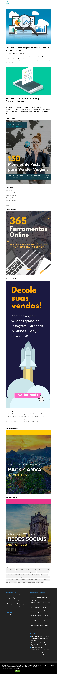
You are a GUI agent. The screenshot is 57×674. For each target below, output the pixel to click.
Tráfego (19, 582)
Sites (10, 582)
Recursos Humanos (38, 579)
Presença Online (9, 579)
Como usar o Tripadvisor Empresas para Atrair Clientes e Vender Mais (24, 419)
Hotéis (12, 574)
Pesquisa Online (46, 577)
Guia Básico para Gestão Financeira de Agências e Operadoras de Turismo (25, 416)
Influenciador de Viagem (19, 574)
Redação (9, 53)
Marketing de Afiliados (35, 574)
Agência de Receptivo (10, 569)
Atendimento (33, 569)
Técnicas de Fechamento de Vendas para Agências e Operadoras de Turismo (25, 414)
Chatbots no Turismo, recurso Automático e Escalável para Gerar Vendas (25, 421)
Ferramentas (22, 53)
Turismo (24, 582)
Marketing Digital (10, 198)
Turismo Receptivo (31, 582)
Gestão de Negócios (11, 195)
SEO (7, 582)
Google (7, 574)
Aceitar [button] (17, 670)
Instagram (27, 574)
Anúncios (27, 569)
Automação (39, 569)
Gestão (38, 572)
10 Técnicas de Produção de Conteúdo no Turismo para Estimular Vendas (25, 424)
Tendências (14, 582)
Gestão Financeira (44, 572)
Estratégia (29, 572)
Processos (16, 579)
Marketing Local (9, 577)
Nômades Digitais (32, 577)
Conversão (24, 572)
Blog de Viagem (46, 569)
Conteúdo (18, 572)
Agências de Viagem (20, 569)
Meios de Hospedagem (18, 577)
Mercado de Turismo (11, 200)
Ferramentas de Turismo (12, 193)
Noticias (26, 577)
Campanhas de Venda (10, 572)
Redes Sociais (9, 203)
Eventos (34, 572)
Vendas (8, 205)
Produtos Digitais (30, 579)
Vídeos (42, 582)
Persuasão (39, 577)
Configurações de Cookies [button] (8, 671)
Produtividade (22, 579)
